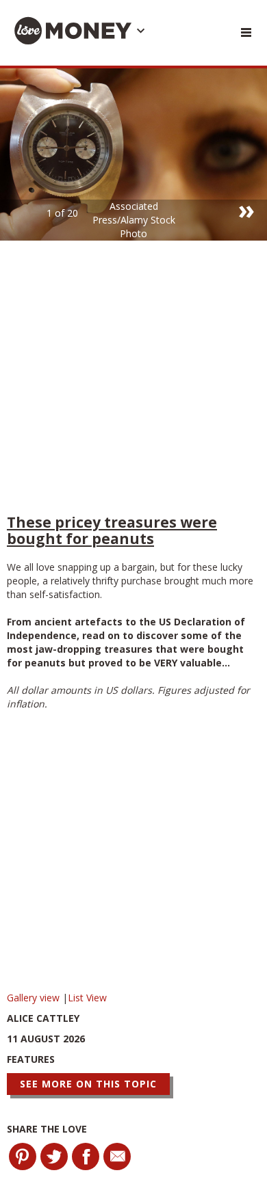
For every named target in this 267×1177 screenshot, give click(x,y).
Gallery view (34, 997)
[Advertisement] (133, 380)
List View (87, 997)
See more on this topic (88, 1083)
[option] (133, 154)
